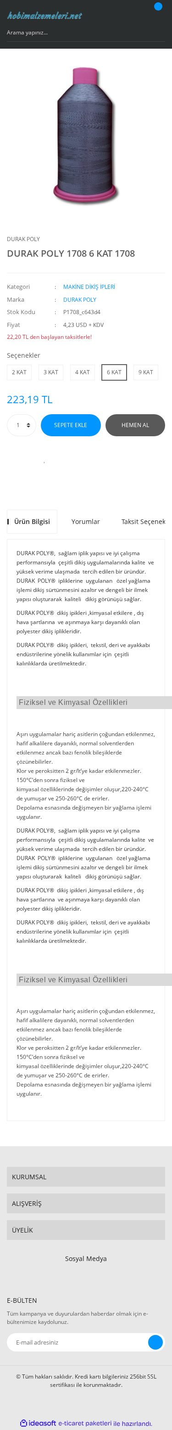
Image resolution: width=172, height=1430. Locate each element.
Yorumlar (86, 521)
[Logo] (45, 15)
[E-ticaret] (85, 1423)
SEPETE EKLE (70, 425)
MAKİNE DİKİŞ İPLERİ (89, 287)
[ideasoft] (38, 1423)
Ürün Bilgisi (32, 521)
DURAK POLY (23, 239)
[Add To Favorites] (45, 459)
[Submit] (155, 1342)
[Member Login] (133, 15)
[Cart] (157, 15)
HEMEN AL (135, 425)
